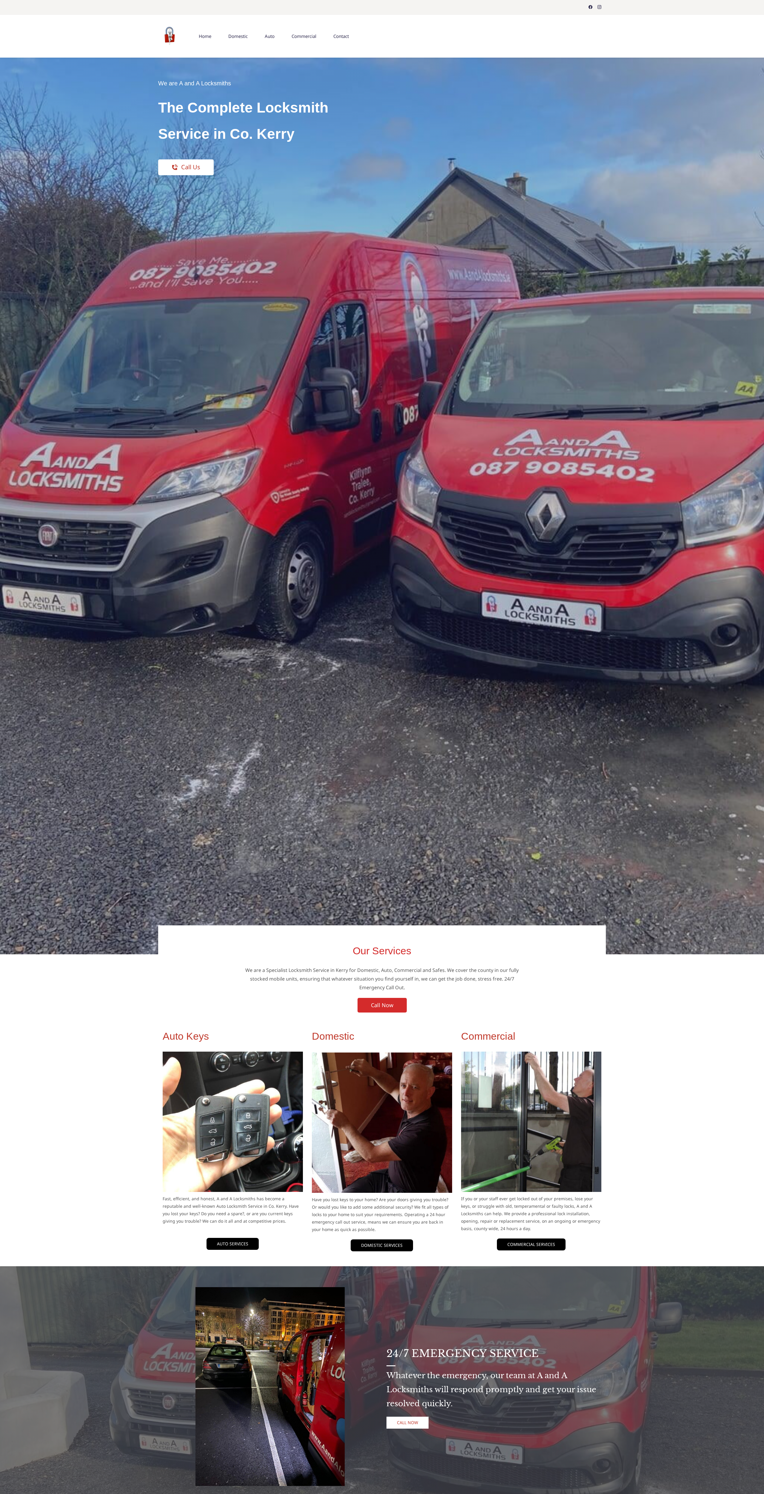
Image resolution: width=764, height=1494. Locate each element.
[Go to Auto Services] (233, 1056)
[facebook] (590, 7)
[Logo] (170, 36)
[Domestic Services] (382, 1056)
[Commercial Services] (531, 1056)
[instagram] (599, 7)
